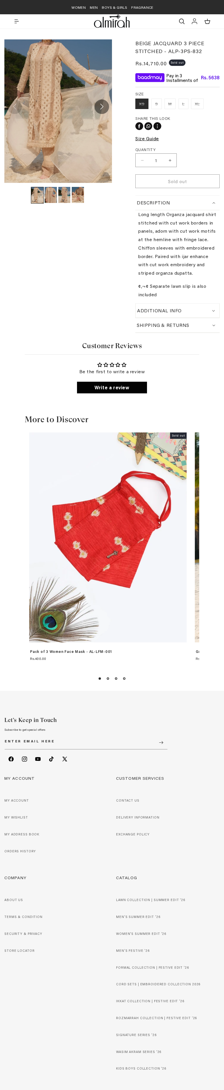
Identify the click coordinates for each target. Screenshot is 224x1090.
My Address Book (21, 834)
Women (78, 7)
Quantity (145, 149)
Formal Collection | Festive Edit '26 (152, 967)
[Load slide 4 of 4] (124, 678)
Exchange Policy (133, 834)
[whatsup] (148, 126)
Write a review (111, 387)
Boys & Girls (114, 7)
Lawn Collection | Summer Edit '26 (150, 900)
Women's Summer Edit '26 (141, 934)
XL (199, 105)
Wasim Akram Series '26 (138, 1052)
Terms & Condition (23, 917)
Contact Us (127, 800)
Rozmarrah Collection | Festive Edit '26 (156, 1018)
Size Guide (147, 138)
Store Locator (19, 951)
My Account (16, 800)
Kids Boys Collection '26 (141, 1068)
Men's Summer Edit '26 (138, 917)
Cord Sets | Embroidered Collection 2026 (158, 984)
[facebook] (139, 126)
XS (143, 105)
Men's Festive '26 (133, 951)
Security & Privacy (23, 934)
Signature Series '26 (136, 1035)
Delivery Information (138, 817)
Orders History (20, 851)
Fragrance (142, 7)
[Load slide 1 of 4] (100, 678)
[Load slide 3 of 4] (116, 678)
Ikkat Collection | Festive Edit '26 (150, 1001)
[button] (16, 21)
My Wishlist (16, 817)
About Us (13, 900)
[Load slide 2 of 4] (108, 678)
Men (94, 7)
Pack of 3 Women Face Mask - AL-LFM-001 (71, 652)
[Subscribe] (161, 742)
